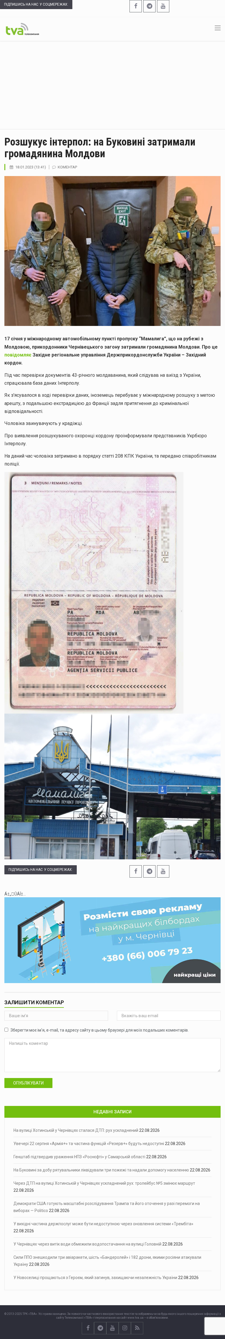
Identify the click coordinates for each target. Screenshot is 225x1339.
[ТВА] (22, 28)
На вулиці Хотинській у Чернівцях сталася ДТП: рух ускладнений (75, 1130)
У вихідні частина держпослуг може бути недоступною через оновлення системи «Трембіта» (103, 1223)
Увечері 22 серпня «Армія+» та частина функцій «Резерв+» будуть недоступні (88, 1143)
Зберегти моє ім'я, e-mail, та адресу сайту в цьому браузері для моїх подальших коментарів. (100, 1030)
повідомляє (18, 355)
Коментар (67, 167)
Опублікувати (28, 1083)
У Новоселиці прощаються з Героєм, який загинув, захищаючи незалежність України (95, 1277)
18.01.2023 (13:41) (30, 167)
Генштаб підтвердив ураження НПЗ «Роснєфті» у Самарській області (79, 1156)
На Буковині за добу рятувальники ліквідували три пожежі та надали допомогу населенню (101, 1170)
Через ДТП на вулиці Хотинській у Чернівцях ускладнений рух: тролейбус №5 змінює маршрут (104, 1183)
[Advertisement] (112, 85)
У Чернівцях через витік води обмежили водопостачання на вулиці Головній (87, 1244)
